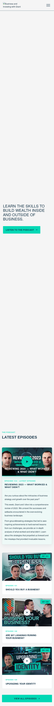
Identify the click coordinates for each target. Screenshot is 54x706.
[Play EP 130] (27, 612)
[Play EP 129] (27, 661)
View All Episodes (25, 698)
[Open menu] (48, 5)
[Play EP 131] (27, 567)
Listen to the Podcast (20, 229)
